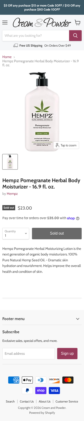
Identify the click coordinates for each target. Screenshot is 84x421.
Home (7, 57)
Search (10, 401)
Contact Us (27, 401)
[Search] (75, 35)
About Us (44, 401)
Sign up (67, 353)
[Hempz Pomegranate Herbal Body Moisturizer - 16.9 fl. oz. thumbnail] (10, 161)
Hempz (12, 194)
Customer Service (67, 401)
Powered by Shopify (42, 412)
